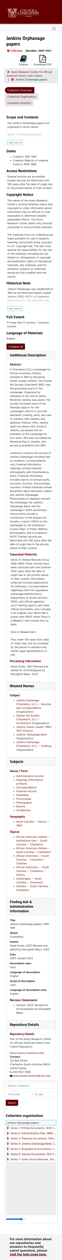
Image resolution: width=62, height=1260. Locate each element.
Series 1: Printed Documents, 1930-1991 (34, 1128)
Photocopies (23, 798)
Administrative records (30, 776)
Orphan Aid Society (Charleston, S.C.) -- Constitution (28, 719)
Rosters (20, 806)
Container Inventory (19, 102)
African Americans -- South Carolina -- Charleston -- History (32, 871)
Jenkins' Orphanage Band (31, 734)
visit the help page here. (28, 1254)
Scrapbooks (23, 810)
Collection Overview (19, 90)
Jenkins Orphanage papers (23, 1122)
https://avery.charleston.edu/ (27, 1052)
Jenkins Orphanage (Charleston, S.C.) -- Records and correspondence (33, 704)
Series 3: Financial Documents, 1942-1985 (35, 1138)
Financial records (26, 791)
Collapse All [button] (16, 346)
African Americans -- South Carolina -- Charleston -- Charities (32, 859)
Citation (23, 64)
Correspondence (26, 787)
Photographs (24, 802)
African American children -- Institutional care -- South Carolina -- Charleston (33, 840)
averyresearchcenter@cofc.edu (32, 1075)
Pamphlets (22, 795)
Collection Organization (21, 96)
